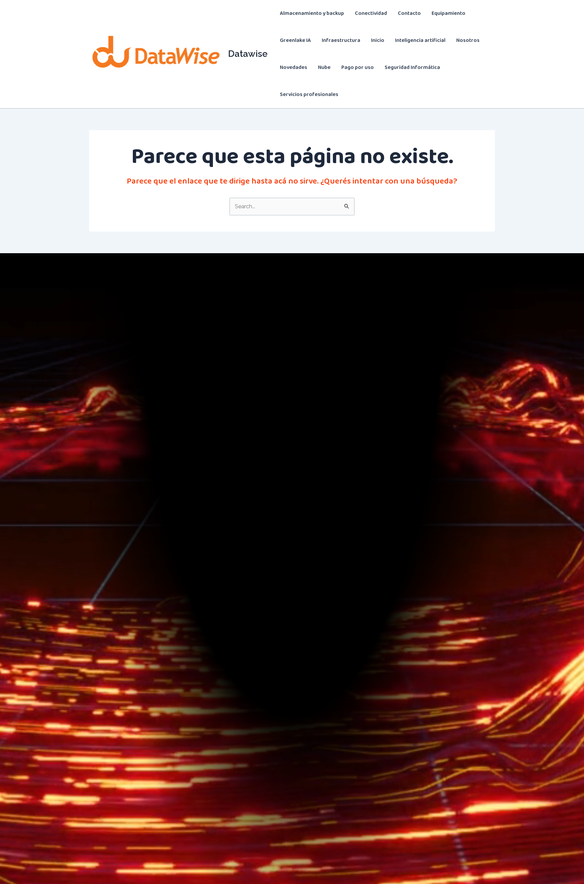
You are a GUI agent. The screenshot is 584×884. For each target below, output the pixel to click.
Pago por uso (357, 67)
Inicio (377, 40)
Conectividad (371, 13)
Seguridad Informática (412, 67)
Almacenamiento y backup (312, 13)
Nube (324, 67)
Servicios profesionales (309, 94)
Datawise (248, 54)
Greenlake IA (295, 40)
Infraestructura (341, 40)
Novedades (293, 67)
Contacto (409, 13)
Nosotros (468, 40)
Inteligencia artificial (420, 40)
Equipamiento (448, 13)
